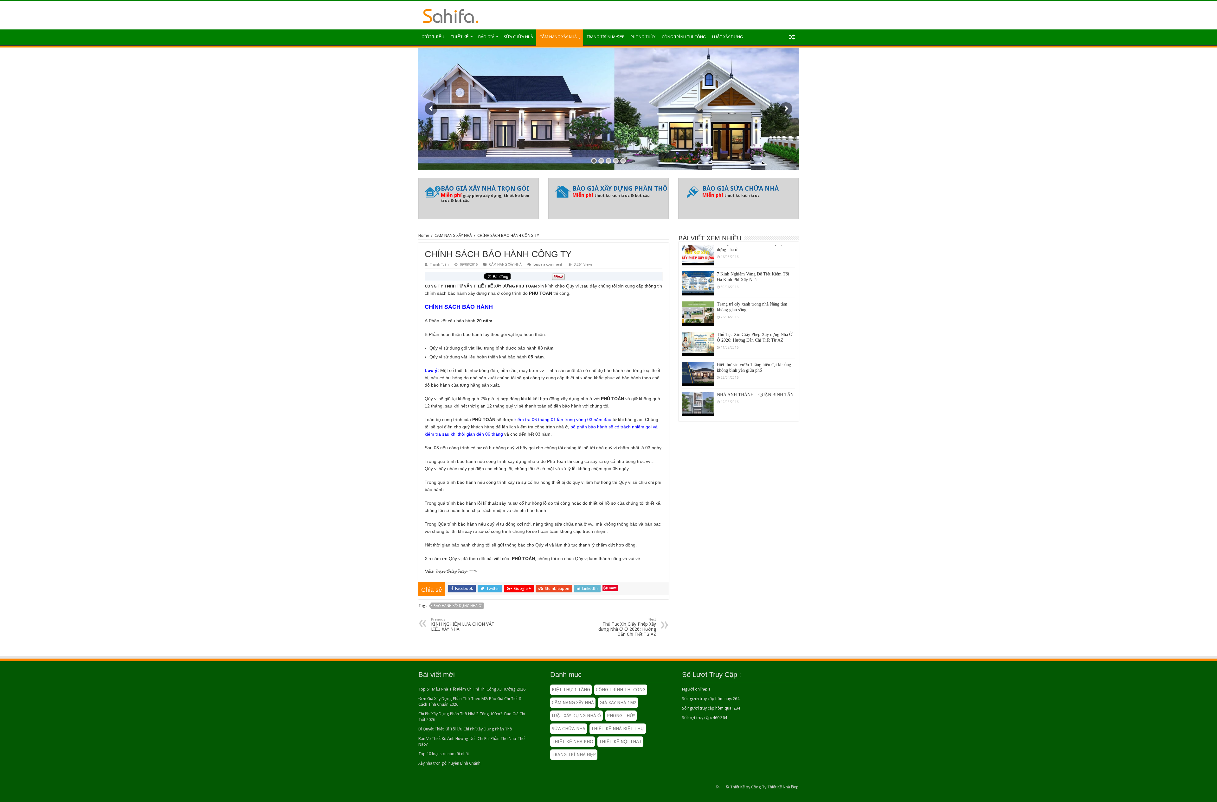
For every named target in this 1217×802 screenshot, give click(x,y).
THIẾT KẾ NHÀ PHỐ (572, 741)
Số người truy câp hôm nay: (707, 698)
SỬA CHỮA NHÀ (518, 37)
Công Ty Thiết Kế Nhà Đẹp (775, 787)
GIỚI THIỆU (433, 37)
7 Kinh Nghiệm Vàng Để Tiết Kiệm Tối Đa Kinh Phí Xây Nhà (753, 258)
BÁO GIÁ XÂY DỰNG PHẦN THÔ (619, 188)
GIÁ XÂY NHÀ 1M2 (618, 702)
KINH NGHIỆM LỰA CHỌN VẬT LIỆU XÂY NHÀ (462, 624)
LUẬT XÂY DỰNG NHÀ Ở (576, 715)
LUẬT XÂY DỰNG (727, 37)
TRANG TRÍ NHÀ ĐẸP (605, 37)
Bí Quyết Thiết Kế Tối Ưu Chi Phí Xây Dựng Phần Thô (465, 729)
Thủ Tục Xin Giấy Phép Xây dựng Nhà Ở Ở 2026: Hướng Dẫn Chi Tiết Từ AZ (627, 627)
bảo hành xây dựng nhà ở (457, 606)
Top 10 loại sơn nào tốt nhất (443, 753)
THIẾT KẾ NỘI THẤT (620, 741)
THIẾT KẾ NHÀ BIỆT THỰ (617, 728)
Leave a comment (547, 264)
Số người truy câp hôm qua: (707, 708)
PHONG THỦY (643, 37)
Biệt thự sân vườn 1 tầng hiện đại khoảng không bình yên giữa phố (754, 349)
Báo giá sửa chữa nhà (740, 188)
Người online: (695, 689)
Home (423, 235)
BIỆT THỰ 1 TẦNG (571, 689)
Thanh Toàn (439, 264)
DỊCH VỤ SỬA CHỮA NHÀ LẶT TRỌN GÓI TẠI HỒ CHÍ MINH (755, 409)
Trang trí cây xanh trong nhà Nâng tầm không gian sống (752, 288)
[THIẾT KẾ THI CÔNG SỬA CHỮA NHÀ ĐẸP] (451, 14)
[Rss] (717, 787)
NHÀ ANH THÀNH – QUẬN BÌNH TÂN (755, 376)
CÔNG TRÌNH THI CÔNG (684, 37)
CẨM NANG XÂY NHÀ (558, 37)
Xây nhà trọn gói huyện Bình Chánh (449, 763)
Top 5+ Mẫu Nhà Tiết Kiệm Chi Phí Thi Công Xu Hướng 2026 (471, 689)
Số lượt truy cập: (697, 717)
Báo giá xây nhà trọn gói (485, 188)
